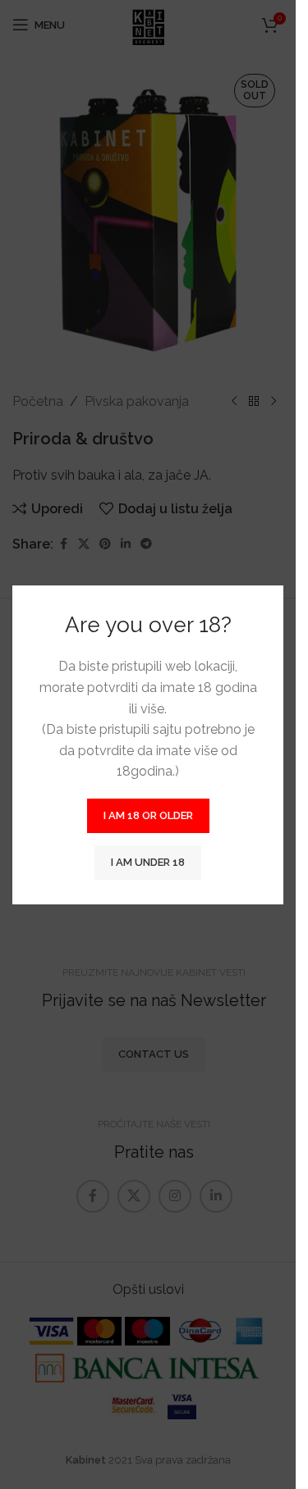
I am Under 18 (148, 862)
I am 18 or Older (148, 815)
